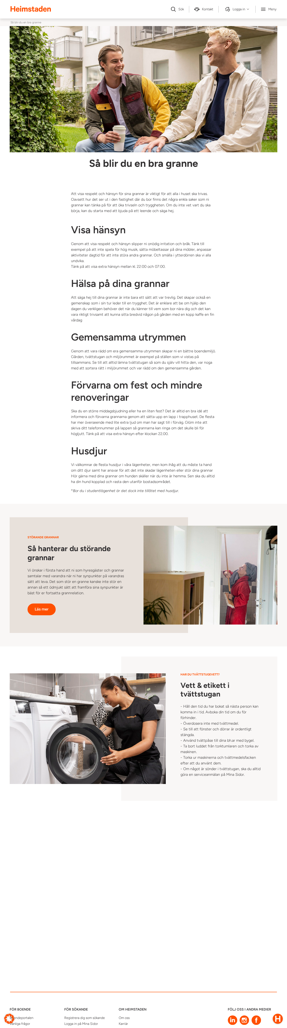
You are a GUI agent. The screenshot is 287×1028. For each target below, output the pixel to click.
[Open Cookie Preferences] (9, 1018)
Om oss (124, 1018)
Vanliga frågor (20, 1024)
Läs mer (42, 609)
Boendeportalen (21, 1018)
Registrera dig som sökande (84, 1018)
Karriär (123, 1024)
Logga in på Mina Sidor (81, 1024)
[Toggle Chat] (278, 1019)
